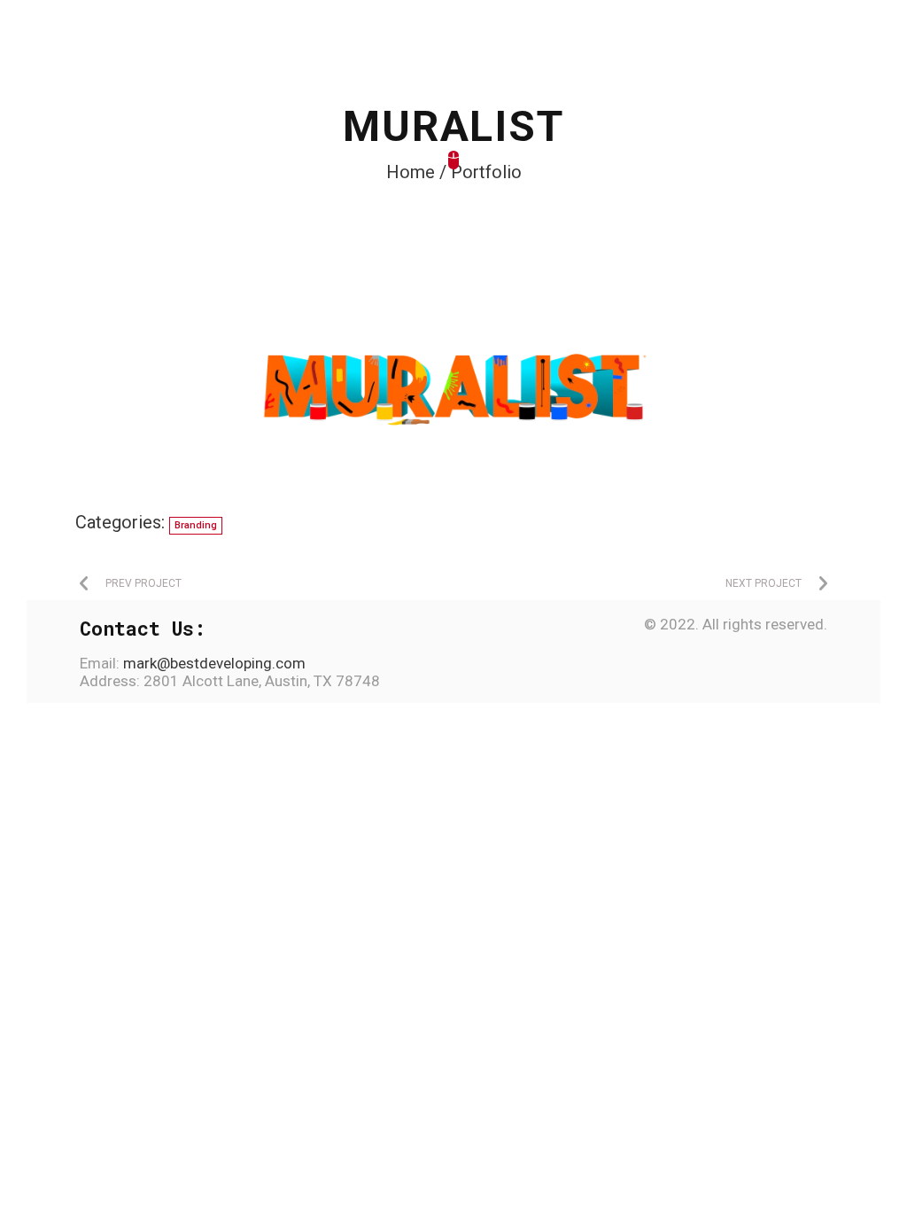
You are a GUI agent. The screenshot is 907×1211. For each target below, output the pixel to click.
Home (410, 172)
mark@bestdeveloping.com (213, 663)
